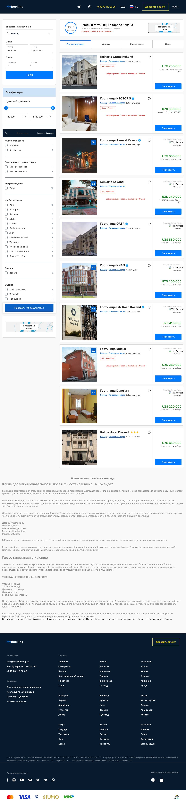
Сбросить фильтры (45, 133)
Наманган (146, 661)
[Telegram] (78, 6)
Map (29, 326)
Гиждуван (63, 681)
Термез (104, 676)
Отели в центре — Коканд (159, 619)
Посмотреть (168, 86)
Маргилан (105, 671)
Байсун (145, 705)
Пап (60, 739)
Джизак (145, 676)
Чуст (102, 705)
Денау (61, 714)
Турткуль (63, 734)
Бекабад (104, 695)
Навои (144, 666)
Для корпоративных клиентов (24, 687)
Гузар (144, 734)
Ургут (61, 724)
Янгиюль (104, 739)
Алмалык (146, 724)
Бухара (62, 671)
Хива (61, 685)
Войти (175, 6)
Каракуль (105, 743)
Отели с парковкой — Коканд (131, 619)
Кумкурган (147, 739)
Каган (61, 743)
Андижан (146, 681)
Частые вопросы (16, 701)
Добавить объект (155, 6)
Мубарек (63, 695)
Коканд (104, 685)
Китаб (144, 695)
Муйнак (145, 729)
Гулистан (63, 710)
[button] (6, 133)
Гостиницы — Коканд (13, 619)
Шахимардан (148, 743)
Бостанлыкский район (71, 676)
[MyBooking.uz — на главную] (15, 6)
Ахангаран (147, 710)
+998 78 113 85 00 (106, 7)
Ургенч (103, 661)
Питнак (104, 734)
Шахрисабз (106, 681)
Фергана (104, 666)
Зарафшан (64, 705)
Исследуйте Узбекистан (20, 692)
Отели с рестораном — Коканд (70, 619)
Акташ (103, 724)
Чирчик (62, 700)
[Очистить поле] (49, 33)
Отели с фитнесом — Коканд (101, 619)
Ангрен (145, 714)
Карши (144, 671)
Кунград (104, 714)
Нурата (104, 700)
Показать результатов (29, 307)
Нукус (144, 685)
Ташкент (63, 661)
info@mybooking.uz (18, 661)
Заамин (104, 710)
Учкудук (63, 729)
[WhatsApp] (89, 6)
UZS (122, 6)
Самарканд (64, 666)
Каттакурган (148, 700)
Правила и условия (17, 696)
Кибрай (104, 729)
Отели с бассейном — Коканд (40, 619)
